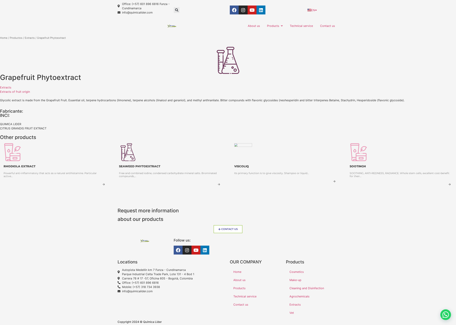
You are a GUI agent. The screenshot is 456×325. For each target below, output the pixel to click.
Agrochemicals (299, 296)
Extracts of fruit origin (15, 91)
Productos (16, 38)
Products (273, 26)
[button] (177, 10)
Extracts (30, 38)
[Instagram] (243, 10)
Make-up (295, 280)
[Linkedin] (260, 10)
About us (254, 26)
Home (3, 38)
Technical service (301, 26)
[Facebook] (234, 10)
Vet (291, 312)
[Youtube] (252, 10)
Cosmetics (296, 272)
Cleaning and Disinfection (306, 288)
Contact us (327, 26)
